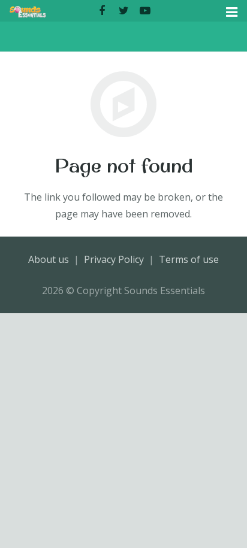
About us (48, 259)
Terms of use (189, 259)
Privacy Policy (114, 259)
